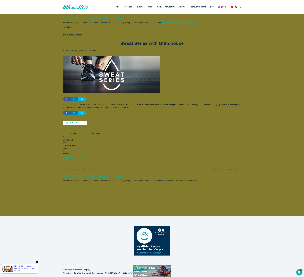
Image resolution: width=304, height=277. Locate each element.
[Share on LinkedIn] (74, 99)
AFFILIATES (181, 7)
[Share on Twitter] (82, 99)
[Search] (236, 7)
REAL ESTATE (170, 7)
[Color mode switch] (240, 7)
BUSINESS (128, 7)
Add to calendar (75, 123)
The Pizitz (89, 137)
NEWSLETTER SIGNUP (198, 7)
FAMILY (159, 7)
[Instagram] (222, 7)
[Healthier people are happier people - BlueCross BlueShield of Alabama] (152, 241)
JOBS (117, 7)
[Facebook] (219, 7)
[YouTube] (232, 7)
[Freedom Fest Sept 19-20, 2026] (152, 271)
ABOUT (211, 7)
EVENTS (140, 7)
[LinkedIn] (225, 7)
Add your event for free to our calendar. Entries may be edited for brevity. (93, 18)
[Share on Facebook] (67, 99)
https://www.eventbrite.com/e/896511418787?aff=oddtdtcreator (72, 159)
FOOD (150, 7)
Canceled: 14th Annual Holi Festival (225, 170)
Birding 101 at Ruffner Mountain (81, 170)
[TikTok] (229, 7)
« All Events (67, 27)
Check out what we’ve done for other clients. (180, 23)
